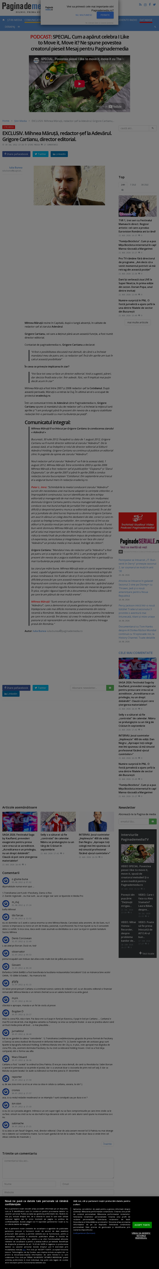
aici (24, 1249)
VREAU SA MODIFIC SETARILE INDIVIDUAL (141, 1235)
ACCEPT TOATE (142, 1224)
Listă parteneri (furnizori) (84, 1233)
